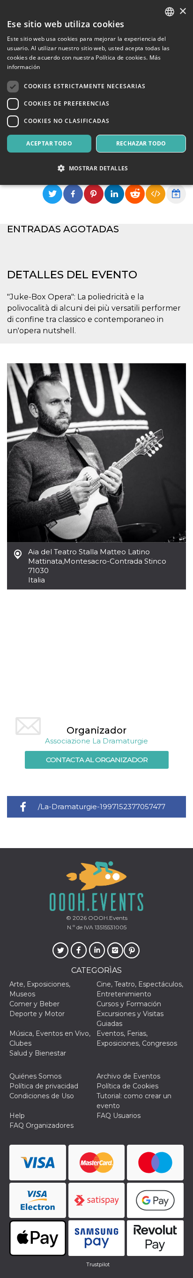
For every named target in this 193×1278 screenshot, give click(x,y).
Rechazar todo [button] (141, 143)
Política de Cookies (127, 1086)
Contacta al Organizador (97, 759)
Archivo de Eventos (128, 1076)
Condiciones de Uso (41, 1096)
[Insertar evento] (155, 194)
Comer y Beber (34, 1004)
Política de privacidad (43, 1086)
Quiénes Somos (35, 1076)
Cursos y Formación (128, 1004)
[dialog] (96, 92)
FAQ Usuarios (118, 1115)
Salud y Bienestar (37, 1053)
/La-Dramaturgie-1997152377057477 (101, 806)
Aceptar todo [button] (49, 143)
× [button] (182, 11)
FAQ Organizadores (41, 1125)
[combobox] (169, 11)
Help (17, 1115)
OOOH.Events (107, 917)
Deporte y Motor (37, 1014)
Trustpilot (98, 1264)
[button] (96, 168)
